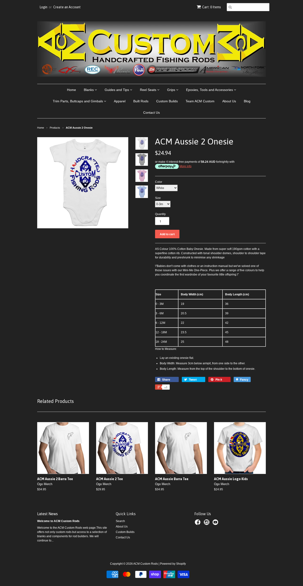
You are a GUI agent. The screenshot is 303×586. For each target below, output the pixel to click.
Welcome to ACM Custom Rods (58, 521)
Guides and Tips (117, 90)
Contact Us (151, 112)
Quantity (160, 214)
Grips (171, 90)
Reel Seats (148, 90)
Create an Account (67, 7)
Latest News (47, 514)
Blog (247, 101)
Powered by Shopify (173, 563)
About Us (229, 101)
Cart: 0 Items (211, 7)
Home (71, 90)
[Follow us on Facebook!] (198, 523)
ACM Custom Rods (145, 563)
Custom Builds (167, 101)
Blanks (89, 90)
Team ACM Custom (200, 101)
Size (158, 198)
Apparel (119, 101)
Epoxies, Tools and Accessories (210, 90)
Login (43, 7)
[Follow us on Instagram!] (207, 523)
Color (158, 182)
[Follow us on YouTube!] (216, 523)
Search (120, 521)
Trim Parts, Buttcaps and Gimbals (78, 101)
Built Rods (140, 101)
